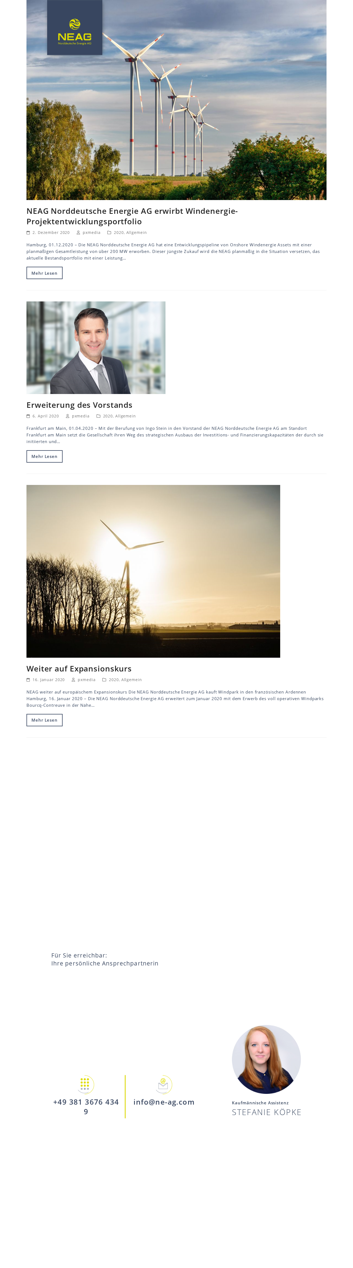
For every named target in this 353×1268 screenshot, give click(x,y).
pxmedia (91, 232)
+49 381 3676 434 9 (86, 1106)
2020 (119, 232)
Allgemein (136, 232)
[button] (340, 29)
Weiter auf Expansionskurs (79, 668)
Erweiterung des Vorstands (79, 405)
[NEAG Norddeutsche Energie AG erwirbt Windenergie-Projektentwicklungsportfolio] (176, 99)
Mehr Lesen (44, 273)
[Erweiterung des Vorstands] (95, 347)
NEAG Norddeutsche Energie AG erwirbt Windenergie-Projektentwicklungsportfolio (132, 216)
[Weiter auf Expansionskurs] (153, 571)
